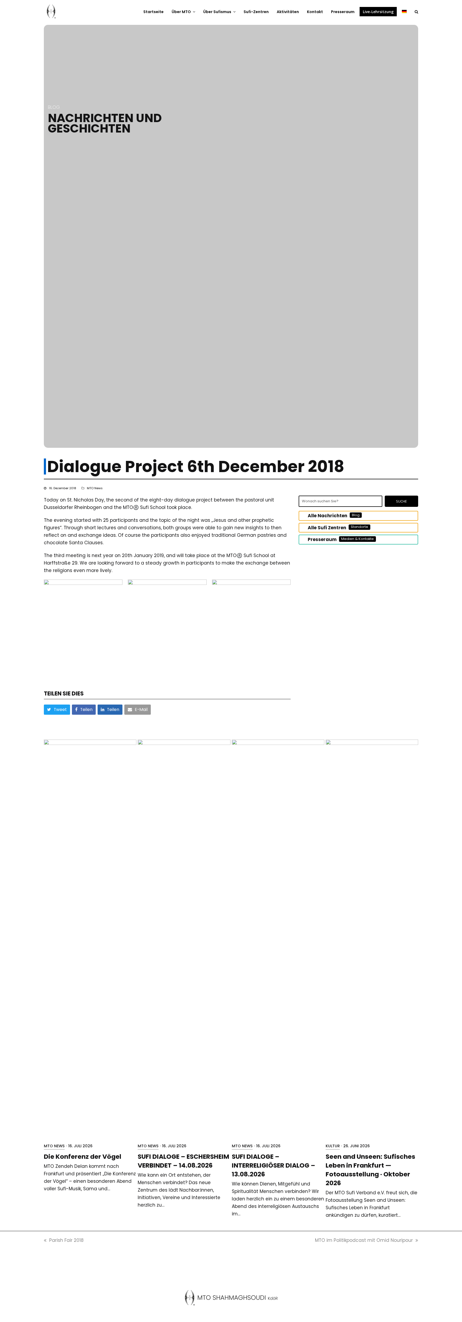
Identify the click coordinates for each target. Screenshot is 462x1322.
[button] (416, 11)
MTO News (95, 488)
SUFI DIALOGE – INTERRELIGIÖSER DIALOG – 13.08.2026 (273, 1165)
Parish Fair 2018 (66, 1240)
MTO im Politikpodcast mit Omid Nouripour (364, 1240)
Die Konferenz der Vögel (82, 1156)
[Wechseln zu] (404, 11)
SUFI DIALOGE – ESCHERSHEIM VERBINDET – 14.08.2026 (183, 1161)
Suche (401, 501)
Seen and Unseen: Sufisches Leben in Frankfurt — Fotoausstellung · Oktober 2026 (370, 1169)
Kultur (333, 1146)
